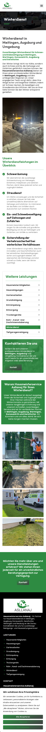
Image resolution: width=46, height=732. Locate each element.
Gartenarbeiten (14, 295)
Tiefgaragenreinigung (17, 332)
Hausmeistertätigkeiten (18, 285)
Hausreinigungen (14, 290)
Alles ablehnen (23, 727)
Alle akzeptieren (23, 717)
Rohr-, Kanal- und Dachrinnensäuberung (17, 321)
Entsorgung (12, 310)
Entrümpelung (13, 305)
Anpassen (23, 722)
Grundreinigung (14, 300)
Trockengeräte (13, 314)
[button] (41, 6)
